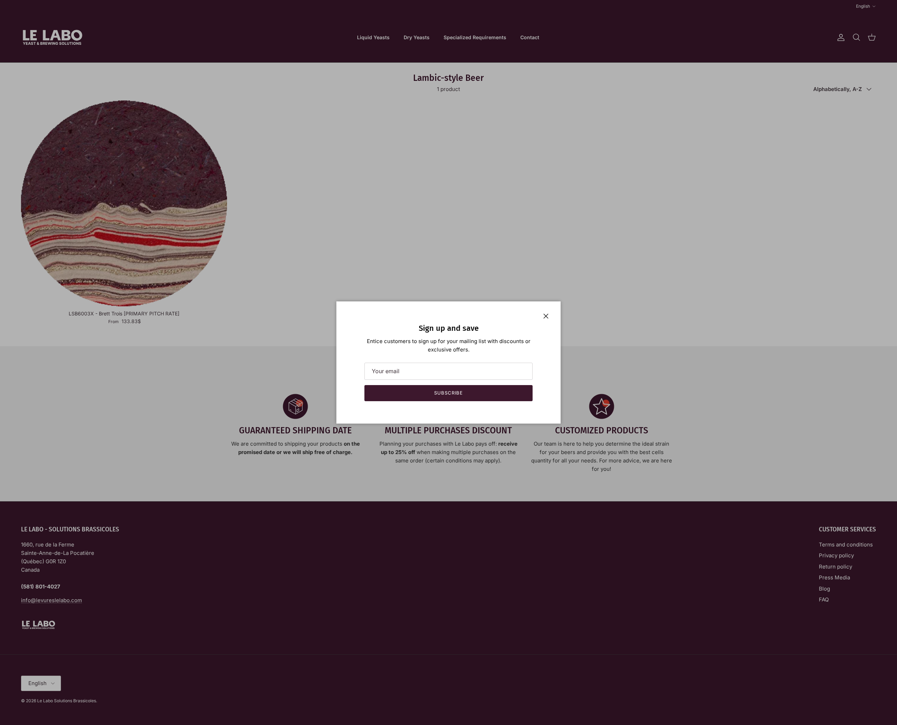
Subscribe (448, 393)
